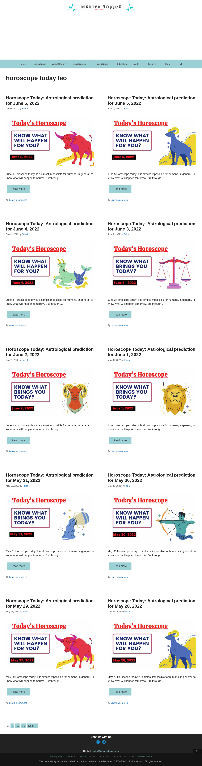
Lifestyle (152, 64)
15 (24, 725)
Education (122, 64)
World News (58, 64)
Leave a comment (18, 200)
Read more (18, 188)
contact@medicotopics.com (105, 751)
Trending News (38, 64)
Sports (136, 64)
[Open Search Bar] (181, 64)
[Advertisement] (101, 36)
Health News (102, 64)
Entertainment (79, 64)
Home (23, 64)
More (167, 64)
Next (32, 725)
